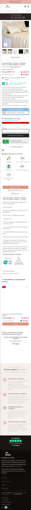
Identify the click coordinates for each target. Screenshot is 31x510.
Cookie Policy (5, 500)
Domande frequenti (16, 190)
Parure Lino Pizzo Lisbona (11, 273)
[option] (15, 306)
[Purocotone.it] (8, 6)
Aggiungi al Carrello (16, 135)
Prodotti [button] (4, 477)
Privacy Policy (5, 497)
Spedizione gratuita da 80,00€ (15, 1)
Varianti (16, 193)
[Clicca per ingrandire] (5, 45)
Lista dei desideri (16, 147)
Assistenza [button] (5, 488)
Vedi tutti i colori (15, 57)
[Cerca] (27, 11)
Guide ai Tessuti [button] (7, 481)
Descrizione (16, 187)
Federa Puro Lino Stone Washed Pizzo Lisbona (12, 314)
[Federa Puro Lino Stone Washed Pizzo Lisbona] (15, 299)
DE (9, 507)
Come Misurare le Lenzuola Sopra (15, 112)
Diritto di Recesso (6, 504)
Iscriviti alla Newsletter (15, 2)
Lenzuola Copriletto (9, 271)
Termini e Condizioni (6, 502)
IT (2, 507)
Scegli (15, 324)
